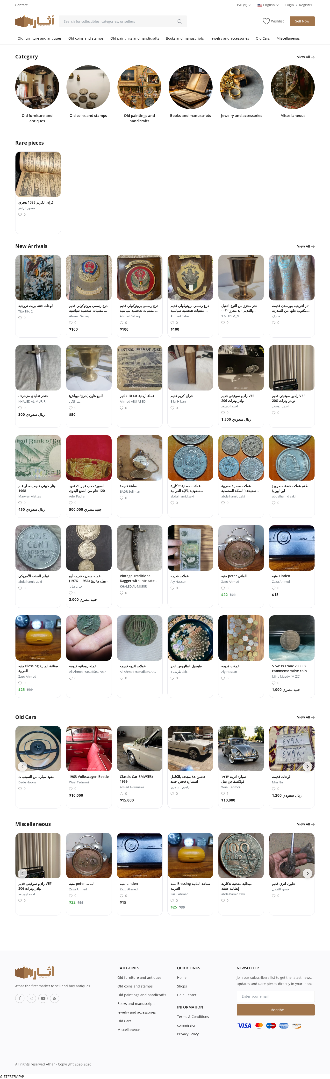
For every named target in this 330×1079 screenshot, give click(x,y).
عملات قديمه (180, 576)
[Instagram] (31, 998)
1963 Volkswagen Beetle (89, 776)
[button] (22, 766)
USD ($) (242, 5)
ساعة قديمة (128, 485)
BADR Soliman (130, 491)
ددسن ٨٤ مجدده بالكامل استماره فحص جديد (188, 779)
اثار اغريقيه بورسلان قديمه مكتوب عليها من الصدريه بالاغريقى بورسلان (290, 310)
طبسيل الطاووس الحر (186, 666)
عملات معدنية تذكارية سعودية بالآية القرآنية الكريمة (186, 490)
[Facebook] (19, 998)
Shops (182, 986)
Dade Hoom (27, 782)
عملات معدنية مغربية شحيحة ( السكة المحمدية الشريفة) (239, 490)
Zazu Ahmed (230, 581)
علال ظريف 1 (179, 671)
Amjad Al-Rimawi (132, 787)
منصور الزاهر (27, 208)
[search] (180, 21)
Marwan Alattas (29, 496)
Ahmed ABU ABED (132, 401)
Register (305, 5)
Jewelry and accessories (230, 38)
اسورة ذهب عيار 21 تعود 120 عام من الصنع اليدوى (87, 488)
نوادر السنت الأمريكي (33, 576)
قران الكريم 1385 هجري (35, 202)
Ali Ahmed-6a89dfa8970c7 (87, 671)
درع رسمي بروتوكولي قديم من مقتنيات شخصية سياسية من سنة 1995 (89, 310)
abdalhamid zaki (182, 496)
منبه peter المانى (234, 576)
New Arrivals (31, 246)
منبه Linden (281, 576)
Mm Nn (277, 782)
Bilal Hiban (178, 401)
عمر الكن (75, 401)
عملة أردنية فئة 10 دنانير (137, 395)
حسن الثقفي (280, 889)
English (269, 5)
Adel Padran (77, 496)
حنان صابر (75, 586)
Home (182, 977)
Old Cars (263, 38)
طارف (276, 316)
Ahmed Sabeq (79, 316)
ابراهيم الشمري (181, 787)
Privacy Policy (188, 1034)
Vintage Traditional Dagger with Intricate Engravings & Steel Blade (137, 583)
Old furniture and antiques (40, 38)
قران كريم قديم (182, 395)
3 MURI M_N (230, 316)
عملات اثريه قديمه (133, 666)
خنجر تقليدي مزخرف (33, 395)
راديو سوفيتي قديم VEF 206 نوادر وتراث (237, 398)
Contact (21, 5)
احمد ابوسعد (229, 406)
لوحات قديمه (281, 776)
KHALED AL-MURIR (31, 401)
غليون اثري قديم (283, 883)
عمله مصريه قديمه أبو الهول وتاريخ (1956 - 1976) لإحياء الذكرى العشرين (88, 581)
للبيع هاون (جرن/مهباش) (86, 395)
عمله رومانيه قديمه (82, 666)
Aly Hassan (178, 581)
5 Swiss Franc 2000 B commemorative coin (289, 668)
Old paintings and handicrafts (134, 38)
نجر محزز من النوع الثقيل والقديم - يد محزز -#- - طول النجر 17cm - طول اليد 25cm (239, 312)
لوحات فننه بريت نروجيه (35, 305)
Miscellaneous (288, 38)
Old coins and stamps (86, 38)
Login (289, 5)
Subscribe (276, 1010)
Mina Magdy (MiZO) (286, 676)
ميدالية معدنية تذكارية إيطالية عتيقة (236, 886)
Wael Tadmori (79, 782)
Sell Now (302, 21)
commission (186, 1025)
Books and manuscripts (185, 38)
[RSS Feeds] (54, 998)
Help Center (186, 995)
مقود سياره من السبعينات (36, 776)
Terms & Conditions (193, 1016)
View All (304, 57)
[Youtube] (43, 998)
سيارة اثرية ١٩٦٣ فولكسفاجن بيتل (233, 779)
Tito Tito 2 (25, 311)
